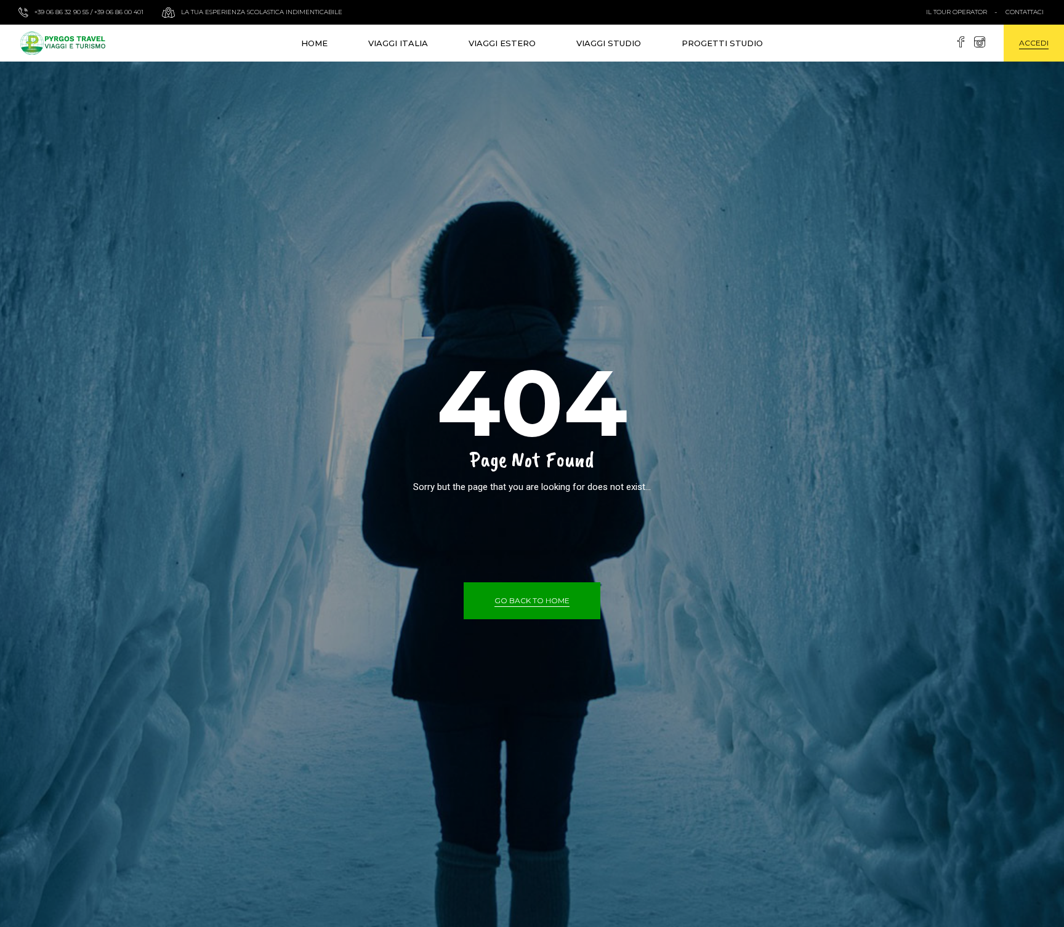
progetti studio (722, 43)
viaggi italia (398, 43)
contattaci (1025, 12)
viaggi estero (502, 43)
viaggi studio (608, 43)
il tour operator (956, 12)
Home (314, 43)
